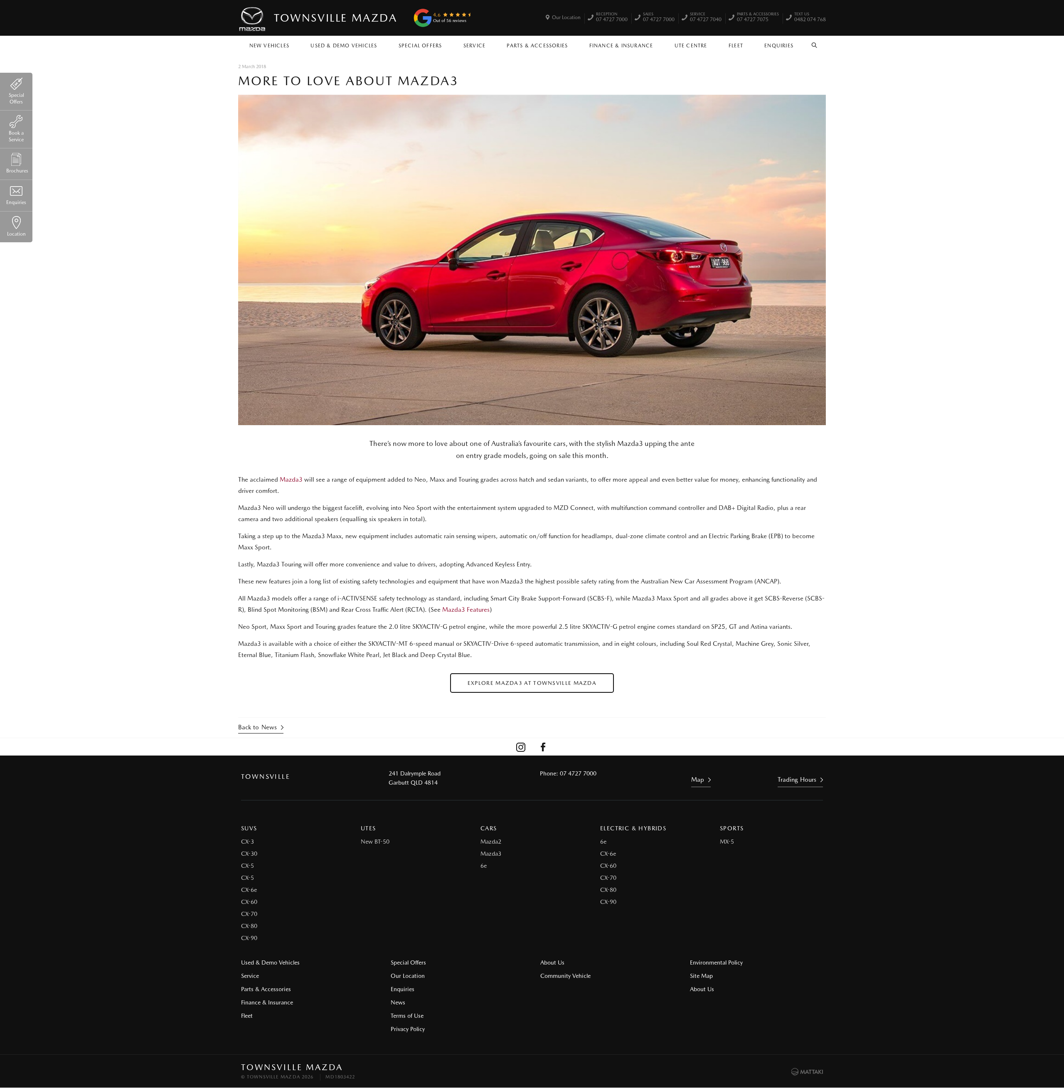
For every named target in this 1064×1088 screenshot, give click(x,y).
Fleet (736, 46)
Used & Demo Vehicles (343, 46)
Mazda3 (292, 479)
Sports (732, 828)
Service (474, 46)
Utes (368, 828)
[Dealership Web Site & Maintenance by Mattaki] (807, 1071)
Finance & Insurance (621, 46)
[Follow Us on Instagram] (521, 747)
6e (483, 865)
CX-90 (249, 938)
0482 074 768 (810, 17)
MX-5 (727, 841)
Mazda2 (490, 841)
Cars (488, 828)
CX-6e (249, 889)
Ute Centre (691, 46)
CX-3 (247, 841)
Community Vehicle (565, 975)
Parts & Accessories (537, 46)
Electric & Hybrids (633, 828)
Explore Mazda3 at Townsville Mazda (532, 683)
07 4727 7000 (612, 17)
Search (814, 44)
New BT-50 (375, 841)
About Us (552, 962)
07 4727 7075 (758, 17)
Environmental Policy (716, 962)
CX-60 (249, 901)
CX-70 (249, 914)
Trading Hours (797, 779)
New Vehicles (269, 46)
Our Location (566, 17)
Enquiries (778, 46)
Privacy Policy (408, 1029)
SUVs (249, 828)
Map (697, 779)
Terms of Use (407, 1015)
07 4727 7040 (706, 17)
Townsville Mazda (335, 17)
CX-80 (249, 926)
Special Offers (420, 46)
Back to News (257, 727)
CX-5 (247, 865)
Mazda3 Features (466, 609)
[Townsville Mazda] (252, 18)
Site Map (701, 975)
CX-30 (249, 853)
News (398, 1002)
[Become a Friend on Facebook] (543, 747)
